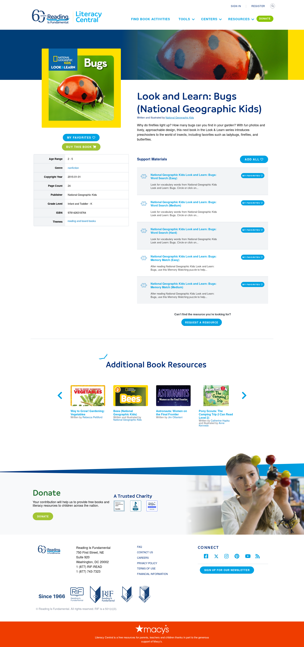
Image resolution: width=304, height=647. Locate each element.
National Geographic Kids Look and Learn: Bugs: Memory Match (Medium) (183, 285)
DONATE (265, 18)
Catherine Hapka (220, 420)
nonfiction (73, 168)
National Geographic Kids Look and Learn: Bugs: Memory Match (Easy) (183, 258)
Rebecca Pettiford (92, 417)
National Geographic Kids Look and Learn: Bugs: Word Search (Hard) (183, 230)
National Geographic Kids (180, 117)
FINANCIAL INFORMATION (152, 574)
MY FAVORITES (79, 137)
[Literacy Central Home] (88, 11)
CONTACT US (146, 552)
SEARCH (273, 6)
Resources (239, 19)
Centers (209, 19)
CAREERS (143, 557)
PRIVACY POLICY (147, 563)
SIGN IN (236, 6)
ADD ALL (252, 159)
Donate (43, 516)
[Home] (53, 11)
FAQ (139, 547)
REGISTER (258, 6)
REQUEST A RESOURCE (201, 322)
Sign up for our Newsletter (227, 570)
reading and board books (82, 221)
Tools (184, 19)
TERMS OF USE (148, 568)
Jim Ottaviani (175, 417)
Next (244, 395)
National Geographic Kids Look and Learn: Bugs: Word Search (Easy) (183, 176)
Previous (60, 395)
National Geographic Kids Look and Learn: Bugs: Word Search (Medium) (183, 203)
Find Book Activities (150, 19)
